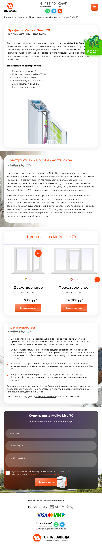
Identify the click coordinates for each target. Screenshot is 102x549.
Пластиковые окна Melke (43, 17)
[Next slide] (96, 279)
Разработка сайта (38, 507)
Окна (21, 17)
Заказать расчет (28, 308)
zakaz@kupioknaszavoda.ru (51, 528)
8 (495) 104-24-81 (53, 3)
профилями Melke (45, 396)
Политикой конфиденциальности (44, 474)
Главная (8, 17)
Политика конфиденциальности (46, 500)
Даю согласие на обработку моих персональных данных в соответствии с (40, 472)
